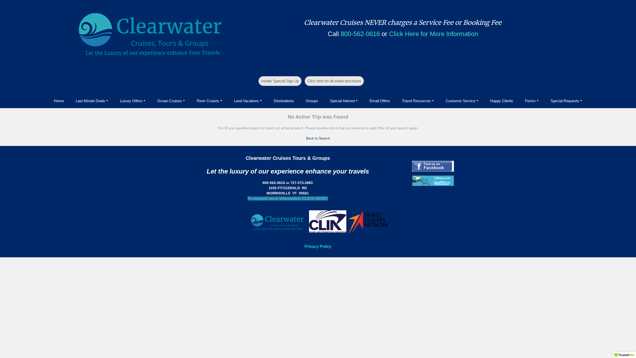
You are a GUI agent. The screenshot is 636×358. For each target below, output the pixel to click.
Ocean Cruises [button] (169, 101)
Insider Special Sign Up (280, 81)
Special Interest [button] (342, 101)
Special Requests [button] (565, 101)
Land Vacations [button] (246, 101)
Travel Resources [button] (416, 101)
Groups (312, 101)
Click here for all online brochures (334, 81)
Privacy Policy (318, 246)
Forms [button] (530, 101)
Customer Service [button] (460, 101)
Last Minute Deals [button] (90, 101)
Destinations (284, 101)
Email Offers (380, 101)
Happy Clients (501, 101)
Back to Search (318, 138)
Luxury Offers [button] (131, 101)
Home (59, 101)
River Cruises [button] (208, 101)
